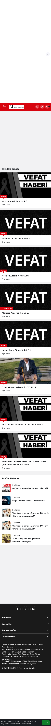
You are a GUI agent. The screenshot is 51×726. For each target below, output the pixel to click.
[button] (37, 107)
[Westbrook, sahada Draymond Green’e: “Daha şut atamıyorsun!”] (25, 513)
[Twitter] (25, 609)
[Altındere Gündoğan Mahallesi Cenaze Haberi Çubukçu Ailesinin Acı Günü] (25, 452)
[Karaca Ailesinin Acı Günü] (25, 190)
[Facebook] (18, 609)
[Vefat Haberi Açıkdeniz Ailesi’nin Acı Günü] (25, 413)
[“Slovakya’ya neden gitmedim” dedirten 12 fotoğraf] (25, 538)
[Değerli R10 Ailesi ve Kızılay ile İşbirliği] (25, 488)
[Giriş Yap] (42, 107)
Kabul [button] (46, 723)
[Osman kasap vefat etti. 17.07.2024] (25, 376)
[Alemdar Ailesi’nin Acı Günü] (25, 301)
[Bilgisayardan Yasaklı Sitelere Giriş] (25, 500)
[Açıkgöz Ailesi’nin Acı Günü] (25, 264)
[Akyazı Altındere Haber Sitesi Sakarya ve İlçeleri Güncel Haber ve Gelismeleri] (16, 106)
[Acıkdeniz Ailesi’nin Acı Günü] (25, 227)
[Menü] (4, 106)
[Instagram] (33, 609)
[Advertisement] (25, 25)
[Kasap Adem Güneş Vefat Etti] (25, 339)
